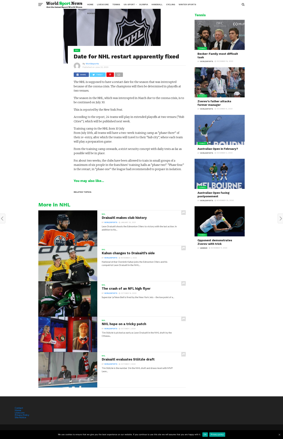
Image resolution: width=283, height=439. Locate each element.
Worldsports (92, 63)
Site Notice (20, 417)
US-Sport (129, 4)
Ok (205, 434)
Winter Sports (187, 4)
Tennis (116, 4)
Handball (157, 4)
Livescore (103, 4)
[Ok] (279, 434)
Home (90, 4)
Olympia (143, 4)
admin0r (203, 248)
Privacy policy (217, 434)
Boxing (91, 13)
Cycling (170, 4)
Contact (19, 407)
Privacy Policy (22, 414)
